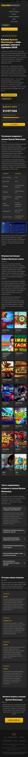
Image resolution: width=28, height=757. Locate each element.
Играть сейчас (14, 720)
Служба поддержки (14, 16)
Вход (18, 1)
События (14, 14)
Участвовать (14, 124)
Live (14, 9)
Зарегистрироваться (9, 29)
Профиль (5, 25)
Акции (14, 19)
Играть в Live (6, 98)
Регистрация (24, 1)
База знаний (14, 21)
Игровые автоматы (14, 11)
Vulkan (10, 5)
